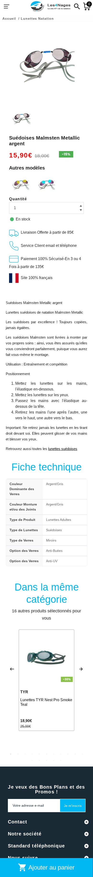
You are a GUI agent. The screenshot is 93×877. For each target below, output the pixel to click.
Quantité (18, 199)
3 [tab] (25, 754)
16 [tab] (60, 760)
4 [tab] (32, 754)
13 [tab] (39, 760)
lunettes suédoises (62, 449)
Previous (12, 669)
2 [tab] (18, 754)
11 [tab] (82, 754)
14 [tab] (46, 760)
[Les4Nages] (50, 6)
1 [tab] (10, 754)
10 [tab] (75, 754)
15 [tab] (53, 760)
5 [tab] (39, 754)
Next (81, 669)
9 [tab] (68, 754)
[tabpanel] (46, 680)
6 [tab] (46, 754)
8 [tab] (60, 754)
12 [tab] (32, 760)
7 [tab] (53, 754)
